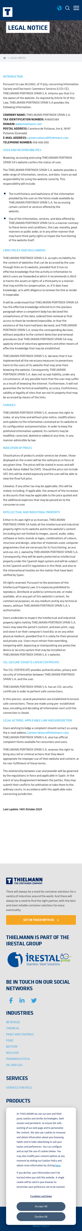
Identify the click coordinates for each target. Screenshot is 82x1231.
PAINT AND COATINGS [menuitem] (20, 1034)
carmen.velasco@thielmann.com (47, 138)
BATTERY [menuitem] (12, 1046)
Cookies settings (41, 1196)
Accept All (41, 1206)
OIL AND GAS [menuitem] (14, 1065)
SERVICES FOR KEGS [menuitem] (19, 1087)
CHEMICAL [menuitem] (12, 1028)
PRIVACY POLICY (41, 1226)
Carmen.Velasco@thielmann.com (48, 732)
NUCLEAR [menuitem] (12, 1052)
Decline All (41, 1216)
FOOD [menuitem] (9, 1040)
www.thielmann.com (29, 124)
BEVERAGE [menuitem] (13, 1022)
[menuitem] (67, 8)
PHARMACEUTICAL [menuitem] (18, 1059)
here (57, 1165)
